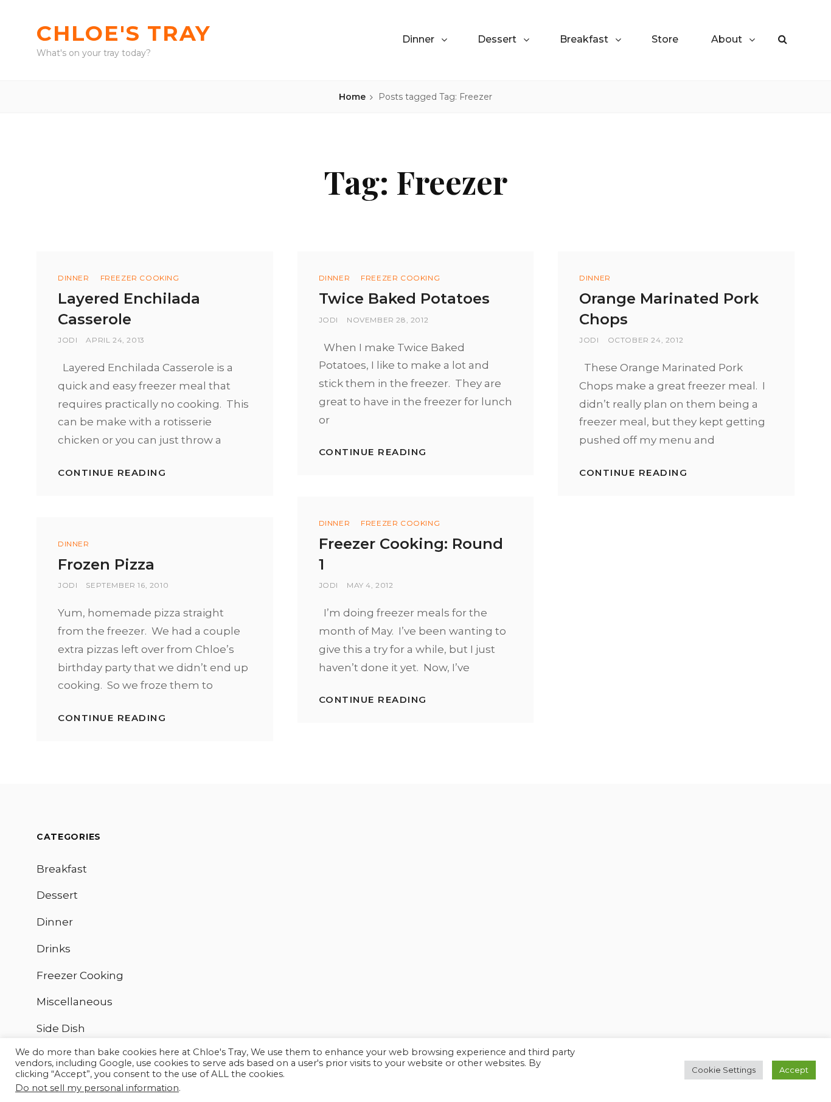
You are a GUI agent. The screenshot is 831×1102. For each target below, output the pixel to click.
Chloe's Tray (124, 33)
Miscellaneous (75, 1002)
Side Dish (61, 1028)
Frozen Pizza (106, 564)
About (726, 39)
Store (665, 39)
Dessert (497, 39)
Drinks (54, 949)
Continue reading (112, 472)
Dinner (418, 39)
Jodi (67, 339)
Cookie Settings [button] (724, 1070)
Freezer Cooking (139, 277)
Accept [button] (793, 1070)
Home (352, 96)
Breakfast (584, 39)
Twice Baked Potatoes (404, 298)
